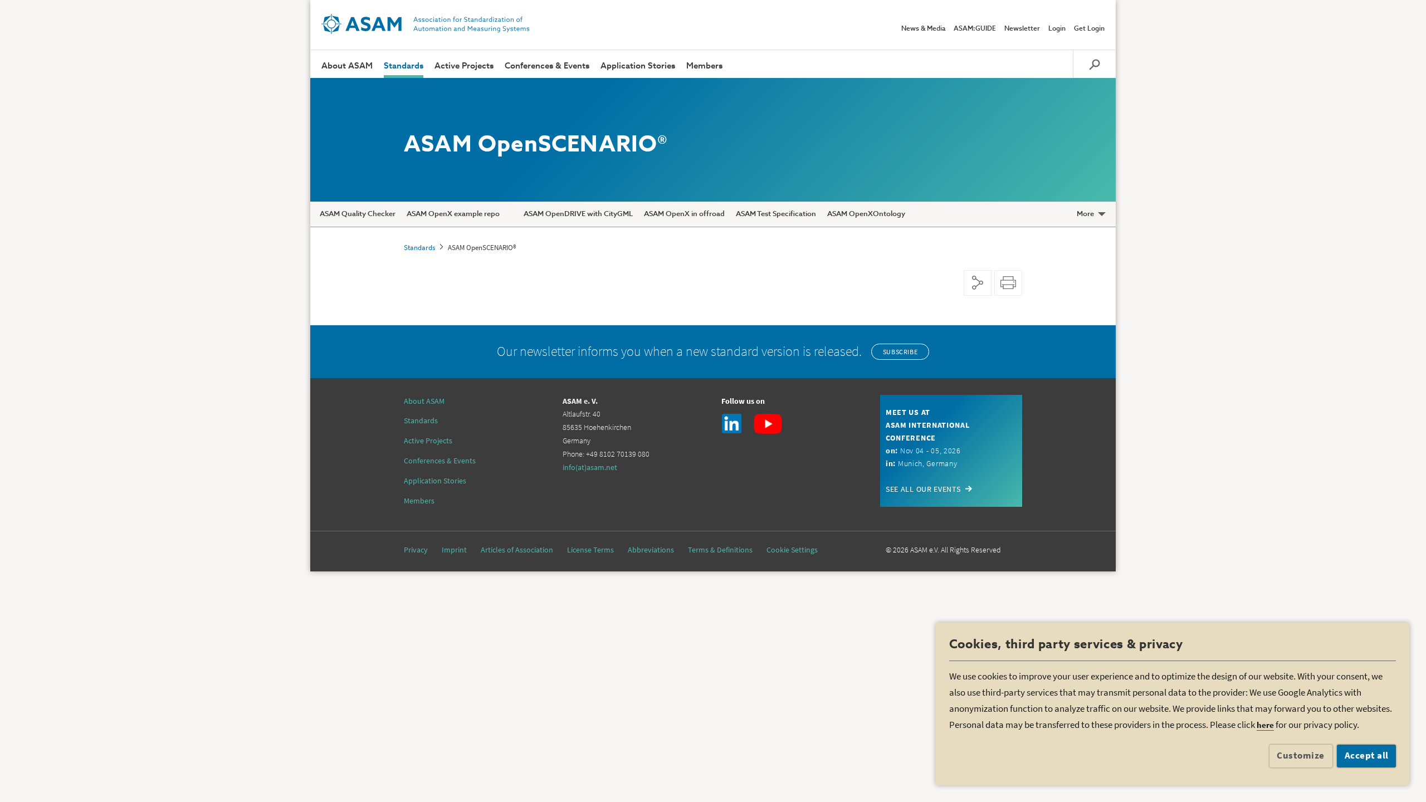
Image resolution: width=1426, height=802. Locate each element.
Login (1057, 29)
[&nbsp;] (511, 214)
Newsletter (1022, 29)
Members (704, 66)
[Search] (1094, 64)
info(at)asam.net (590, 467)
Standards (403, 66)
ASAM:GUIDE (975, 29)
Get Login (1089, 29)
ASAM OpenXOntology (866, 214)
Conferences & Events (547, 66)
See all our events (923, 489)
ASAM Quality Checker (357, 214)
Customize (1301, 755)
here (1265, 725)
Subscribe (900, 352)
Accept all (1367, 755)
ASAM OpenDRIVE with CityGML (578, 214)
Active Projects (464, 66)
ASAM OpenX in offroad (684, 214)
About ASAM (347, 66)
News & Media (923, 29)
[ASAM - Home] (425, 23)
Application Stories (637, 66)
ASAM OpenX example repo (453, 214)
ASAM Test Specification (776, 214)
